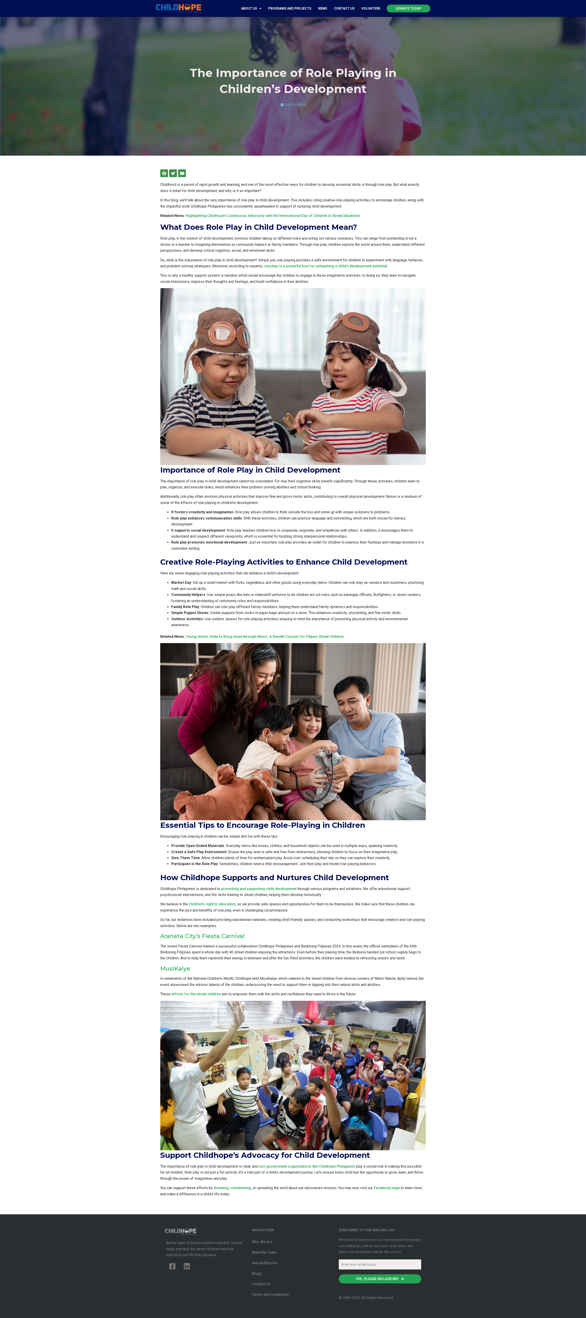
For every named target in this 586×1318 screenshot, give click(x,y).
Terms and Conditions (270, 1294)
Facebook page (387, 1188)
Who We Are (262, 1242)
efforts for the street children (196, 994)
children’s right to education (212, 904)
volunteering (240, 1188)
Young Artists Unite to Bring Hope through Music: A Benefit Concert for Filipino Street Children (265, 636)
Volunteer (370, 8)
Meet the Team (264, 1252)
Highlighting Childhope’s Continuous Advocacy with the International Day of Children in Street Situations (273, 216)
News (322, 8)
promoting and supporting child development (259, 889)
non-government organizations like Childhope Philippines (307, 1166)
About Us (249, 8)
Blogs (257, 1273)
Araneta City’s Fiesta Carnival (202, 936)
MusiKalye (175, 968)
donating (221, 1188)
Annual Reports (264, 1263)
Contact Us (344, 8)
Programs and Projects (289, 8)
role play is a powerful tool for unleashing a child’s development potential (325, 266)
